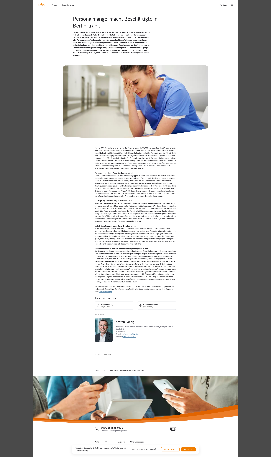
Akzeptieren (188, 449)
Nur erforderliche (170, 449)
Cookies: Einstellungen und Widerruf (142, 449)
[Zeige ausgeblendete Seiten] (104, 370)
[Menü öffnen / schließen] (232, 5)
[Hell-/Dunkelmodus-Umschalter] (173, 429)
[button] (41, 4)
